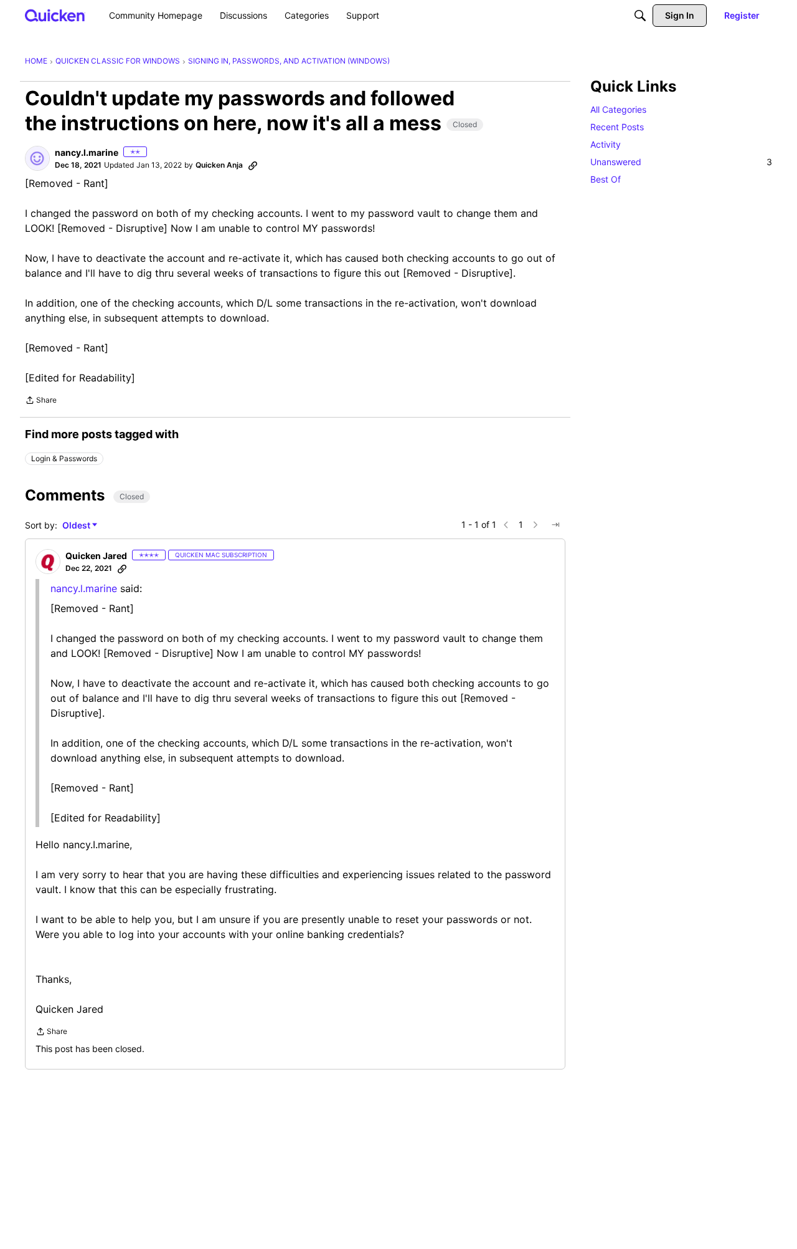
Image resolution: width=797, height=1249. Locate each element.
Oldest (77, 526)
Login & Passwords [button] (64, 458)
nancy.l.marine (83, 588)
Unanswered (681, 161)
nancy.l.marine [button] (86, 152)
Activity (605, 144)
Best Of (605, 179)
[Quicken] (55, 15)
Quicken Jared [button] (96, 555)
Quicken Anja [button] (219, 165)
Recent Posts (617, 127)
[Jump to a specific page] (555, 525)
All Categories (618, 109)
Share (41, 401)
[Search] (640, 15)
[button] (37, 158)
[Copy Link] (252, 165)
